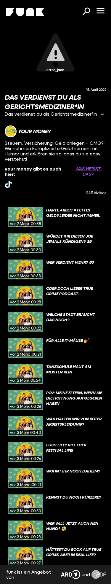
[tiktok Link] (8, 184)
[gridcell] (55, 217)
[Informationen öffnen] (102, 115)
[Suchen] (86, 11)
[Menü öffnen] (100, 11)
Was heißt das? (88, 171)
